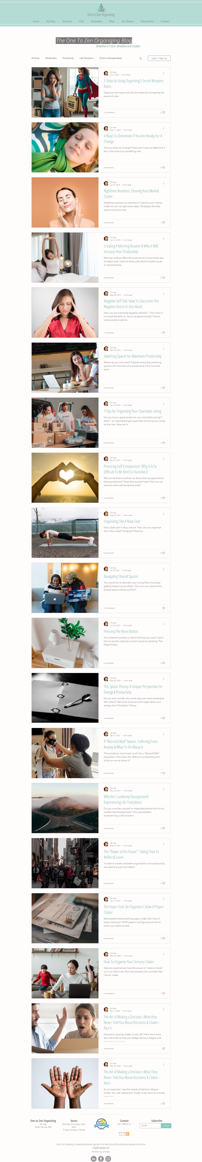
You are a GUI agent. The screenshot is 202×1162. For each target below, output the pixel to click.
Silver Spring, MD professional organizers (120, 1144)
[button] (140, 58)
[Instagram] (108, 1159)
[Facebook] (101, 1159)
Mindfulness (51, 58)
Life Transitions (87, 58)
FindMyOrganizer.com (101, 1147)
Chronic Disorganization (111, 58)
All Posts (35, 58)
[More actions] (164, 73)
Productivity (68, 58)
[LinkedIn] (94, 1159)
